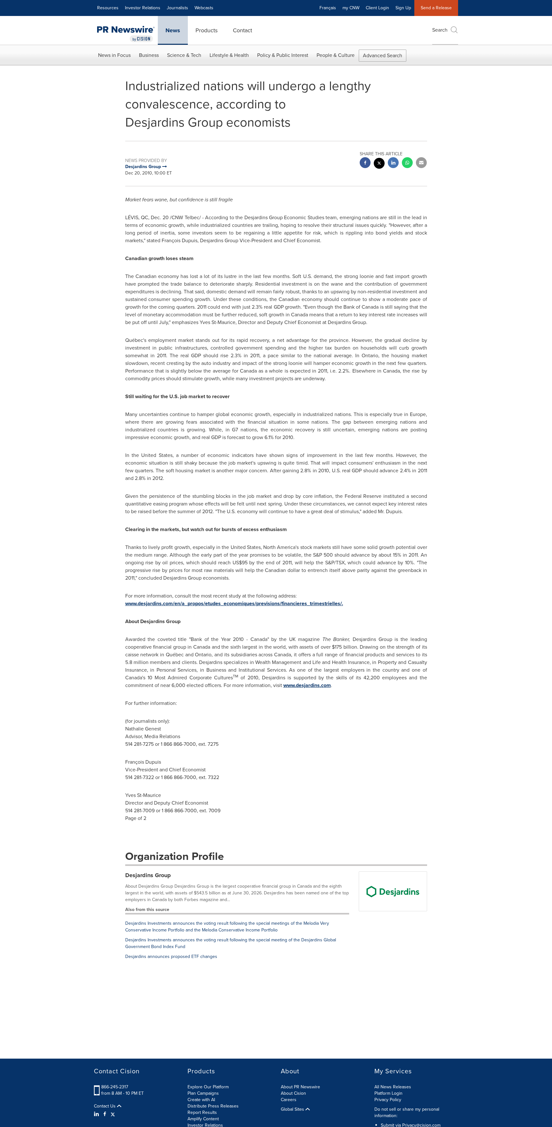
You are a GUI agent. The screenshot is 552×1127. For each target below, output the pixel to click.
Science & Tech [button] (184, 55)
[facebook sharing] (365, 163)
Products (206, 30)
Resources (108, 7)
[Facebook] (105, 1114)
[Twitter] (113, 1114)
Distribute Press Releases (213, 1106)
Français (327, 7)
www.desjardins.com (307, 685)
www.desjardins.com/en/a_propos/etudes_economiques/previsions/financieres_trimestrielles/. (234, 603)
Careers (288, 1099)
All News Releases (392, 1087)
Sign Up (403, 7)
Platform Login (388, 1093)
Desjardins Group (148, 875)
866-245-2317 (114, 1087)
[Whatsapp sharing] (407, 163)
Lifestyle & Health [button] (229, 55)
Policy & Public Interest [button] (282, 55)
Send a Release (436, 7)
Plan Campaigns (203, 1093)
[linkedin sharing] (393, 163)
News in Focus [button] (114, 55)
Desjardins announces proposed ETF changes (171, 956)
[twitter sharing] (379, 164)
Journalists (177, 7)
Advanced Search (382, 55)
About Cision (293, 1093)
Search (440, 30)
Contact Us (105, 1106)
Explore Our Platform (208, 1087)
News (172, 30)
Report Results (202, 1112)
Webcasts (204, 7)
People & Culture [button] (336, 55)
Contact (242, 30)
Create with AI (201, 1099)
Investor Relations (142, 7)
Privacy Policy (387, 1099)
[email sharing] (421, 163)
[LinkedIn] (97, 1114)
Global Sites (293, 1109)
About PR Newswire (300, 1087)
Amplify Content (203, 1118)
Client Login (377, 7)
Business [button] (149, 55)
